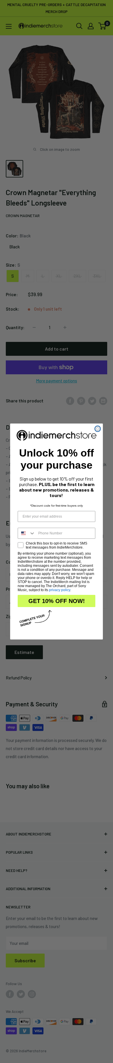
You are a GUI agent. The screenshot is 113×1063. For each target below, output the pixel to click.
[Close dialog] (98, 429)
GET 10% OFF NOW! (56, 601)
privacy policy (59, 590)
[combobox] (26, 533)
